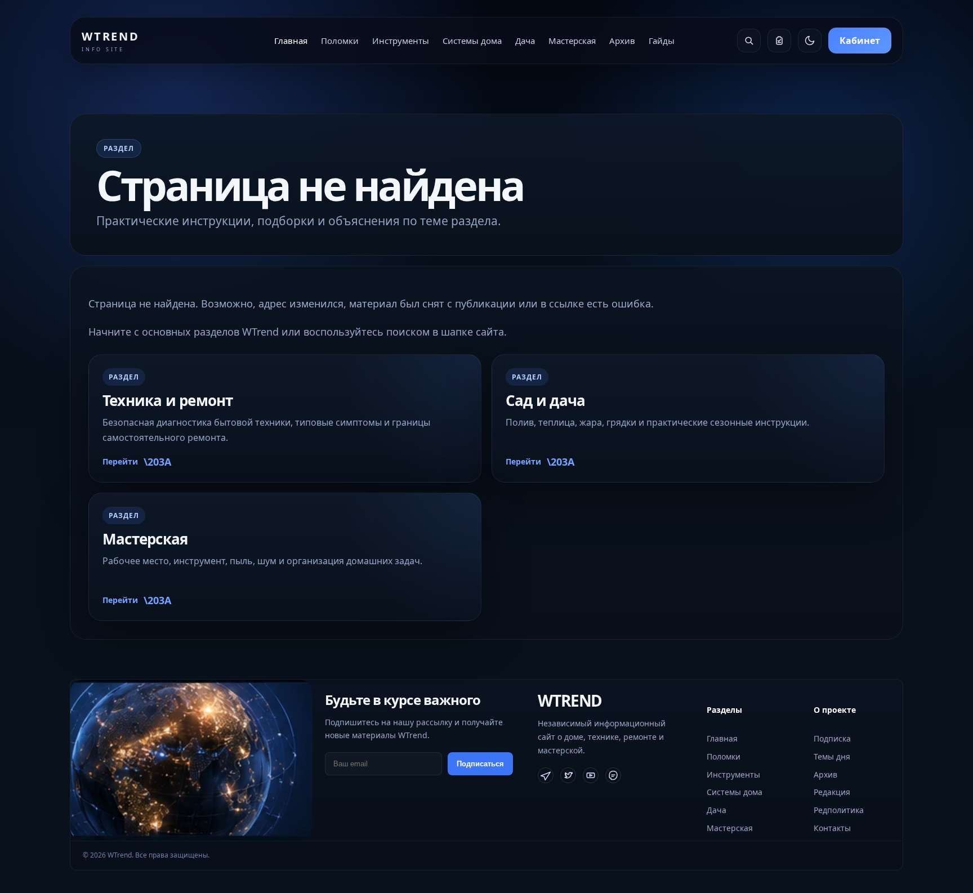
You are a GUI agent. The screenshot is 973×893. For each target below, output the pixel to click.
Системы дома (472, 40)
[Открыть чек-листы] (779, 40)
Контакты (832, 828)
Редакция (832, 792)
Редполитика (839, 810)
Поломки (340, 40)
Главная (290, 40)
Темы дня (832, 756)
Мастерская (572, 40)
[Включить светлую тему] (810, 40)
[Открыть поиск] (749, 40)
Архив (622, 40)
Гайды (662, 40)
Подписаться (480, 764)
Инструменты (400, 40)
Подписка (832, 738)
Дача (525, 40)
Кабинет (860, 40)
